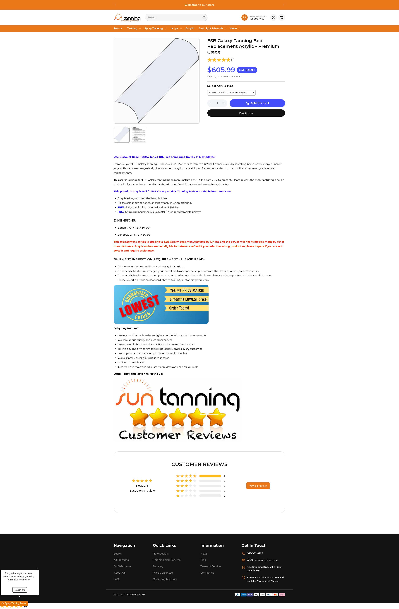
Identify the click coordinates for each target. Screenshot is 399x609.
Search (118, 553)
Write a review (258, 485)
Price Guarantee (163, 572)
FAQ (116, 579)
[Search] (204, 17)
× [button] (37, 568)
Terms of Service (210, 566)
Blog (203, 559)
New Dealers (161, 553)
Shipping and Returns (166, 559)
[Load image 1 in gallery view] (122, 135)
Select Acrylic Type (220, 85)
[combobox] (176, 17)
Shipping (211, 76)
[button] (133, 28)
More (233, 28)
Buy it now (246, 113)
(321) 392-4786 (255, 553)
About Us (119, 572)
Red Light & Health (211, 28)
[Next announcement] (284, 5)
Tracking (158, 566)
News (203, 553)
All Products (121, 559)
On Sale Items (122, 566)
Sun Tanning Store (134, 594)
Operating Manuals (165, 579)
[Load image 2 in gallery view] (139, 135)
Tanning (132, 28)
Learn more (20, 590)
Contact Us (207, 572)
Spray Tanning (153, 28)
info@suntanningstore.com (262, 560)
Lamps (174, 28)
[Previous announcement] (114, 5)
